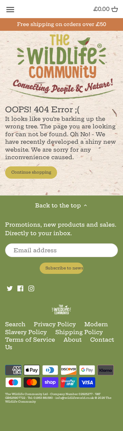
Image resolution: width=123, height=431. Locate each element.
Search (15, 324)
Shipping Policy (79, 332)
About (73, 339)
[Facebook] (20, 288)
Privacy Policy (55, 324)
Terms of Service (30, 339)
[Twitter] (10, 288)
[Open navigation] (10, 9)
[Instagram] (31, 288)
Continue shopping (31, 172)
